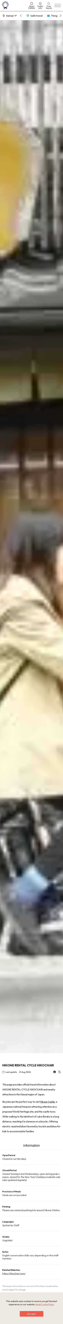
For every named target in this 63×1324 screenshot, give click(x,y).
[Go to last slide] (20, 15)
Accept (31, 1313)
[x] (59, 1072)
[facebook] (54, 1072)
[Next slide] (60, 15)
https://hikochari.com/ (14, 1273)
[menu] (58, 5)
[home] (14, 6)
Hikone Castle (47, 1101)
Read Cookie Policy (44, 1304)
